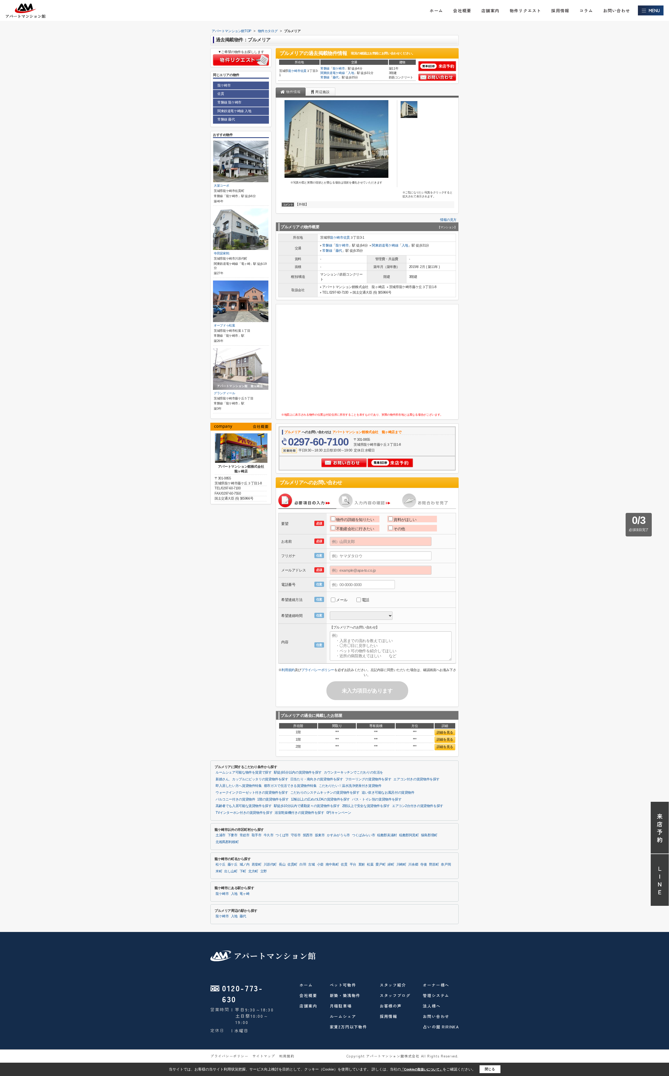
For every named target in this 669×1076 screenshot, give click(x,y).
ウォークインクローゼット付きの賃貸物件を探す (252, 792)
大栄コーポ (221, 185)
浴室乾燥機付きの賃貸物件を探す (299, 813)
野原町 (434, 864)
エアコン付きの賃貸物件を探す (416, 779)
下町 (243, 871)
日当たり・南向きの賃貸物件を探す (316, 779)
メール (342, 600)
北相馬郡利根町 (227, 842)
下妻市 (233, 835)
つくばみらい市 (363, 835)
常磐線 (325, 68)
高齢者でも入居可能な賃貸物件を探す (244, 806)
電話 (365, 600)
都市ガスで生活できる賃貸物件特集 (290, 786)
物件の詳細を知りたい (355, 519)
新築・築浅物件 (345, 995)
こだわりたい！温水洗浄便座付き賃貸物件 (350, 786)
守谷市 (296, 835)
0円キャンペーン (338, 813)
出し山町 (231, 871)
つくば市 (282, 835)
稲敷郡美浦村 (387, 835)
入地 (351, 73)
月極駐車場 (341, 1006)
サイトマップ (263, 1056)
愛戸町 (380, 864)
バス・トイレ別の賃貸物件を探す (376, 799)
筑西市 (308, 835)
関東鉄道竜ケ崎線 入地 (234, 111)
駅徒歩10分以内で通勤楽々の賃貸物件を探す (307, 806)
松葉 (370, 864)
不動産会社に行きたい (355, 528)
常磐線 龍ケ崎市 (229, 102)
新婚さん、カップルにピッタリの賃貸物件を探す (252, 779)
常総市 (245, 835)
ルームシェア (343, 1016)
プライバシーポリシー (317, 670)
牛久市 (269, 835)
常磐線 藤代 (226, 119)
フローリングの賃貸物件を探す (368, 779)
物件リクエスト (525, 10)
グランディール (224, 393)
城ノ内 (245, 864)
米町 (219, 871)
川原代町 (270, 864)
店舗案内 (490, 10)
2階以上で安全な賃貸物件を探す (366, 806)
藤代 (336, 77)
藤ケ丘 (233, 864)
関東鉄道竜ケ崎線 (332, 73)
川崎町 (401, 864)
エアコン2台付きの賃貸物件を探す (417, 806)
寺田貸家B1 (222, 253)
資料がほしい (405, 519)
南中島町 (332, 864)
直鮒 (361, 864)
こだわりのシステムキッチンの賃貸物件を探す (325, 792)
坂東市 (320, 835)
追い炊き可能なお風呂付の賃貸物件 (388, 792)
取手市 (257, 835)
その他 (399, 528)
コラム (586, 10)
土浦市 (221, 835)
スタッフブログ (395, 995)
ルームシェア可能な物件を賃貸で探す (244, 772)
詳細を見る (445, 732)
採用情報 (560, 10)
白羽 (302, 864)
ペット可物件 (343, 985)
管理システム (436, 995)
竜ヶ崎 (245, 894)
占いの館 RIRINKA (441, 1026)
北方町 (253, 871)
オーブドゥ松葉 (224, 325)
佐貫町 (292, 864)
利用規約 (288, 670)
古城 (311, 864)
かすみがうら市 (338, 835)
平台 (353, 864)
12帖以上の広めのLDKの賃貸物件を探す (320, 799)
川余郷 (413, 864)
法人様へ (431, 1006)
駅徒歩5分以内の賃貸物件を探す (298, 772)
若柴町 (257, 864)
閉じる (490, 1069)
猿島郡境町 (429, 835)
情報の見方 (448, 220)
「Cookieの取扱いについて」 (422, 1069)
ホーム (436, 10)
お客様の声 (391, 1006)
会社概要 (462, 10)
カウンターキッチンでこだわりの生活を (353, 772)
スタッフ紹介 (393, 985)
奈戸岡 (446, 864)
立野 (263, 871)
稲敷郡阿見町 (409, 835)
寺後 (423, 864)
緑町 (391, 864)
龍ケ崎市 (294, 71)
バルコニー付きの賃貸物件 (235, 799)
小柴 (320, 864)
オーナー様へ (436, 985)
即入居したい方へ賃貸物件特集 (239, 786)
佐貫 (304, 71)
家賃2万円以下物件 (348, 1026)
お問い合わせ (616, 10)
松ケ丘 (221, 864)
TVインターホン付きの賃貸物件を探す (244, 813)
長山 (282, 864)
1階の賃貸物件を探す (273, 799)
